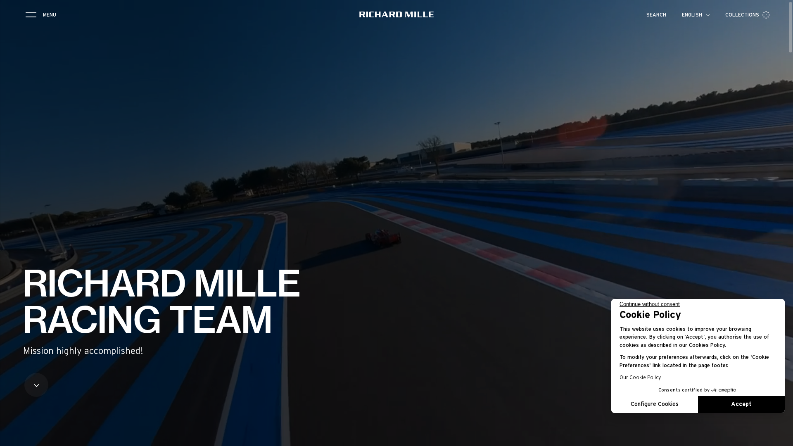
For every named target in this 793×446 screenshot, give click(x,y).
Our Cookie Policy (640, 377)
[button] (781, 437)
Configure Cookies (655, 404)
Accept (741, 404)
